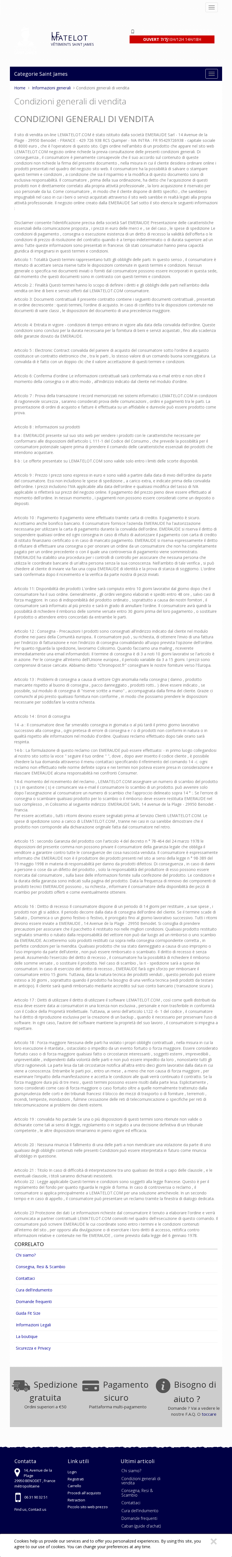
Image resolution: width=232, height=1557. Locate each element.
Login (72, 1471)
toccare (209, 1414)
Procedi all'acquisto (84, 1492)
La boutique (27, 1336)
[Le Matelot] (28, 40)
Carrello (74, 1485)
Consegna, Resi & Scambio (40, 1266)
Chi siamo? (26, 1255)
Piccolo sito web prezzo (88, 1506)
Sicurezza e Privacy (33, 1348)
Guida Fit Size (28, 1313)
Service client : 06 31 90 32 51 (177, 31)
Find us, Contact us (30, 1509)
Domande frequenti (34, 1301)
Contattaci (25, 1278)
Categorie (26, 73)
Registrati (76, 1479)
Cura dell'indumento (34, 1290)
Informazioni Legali (33, 1324)
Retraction (76, 1500)
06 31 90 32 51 (36, 1497)
